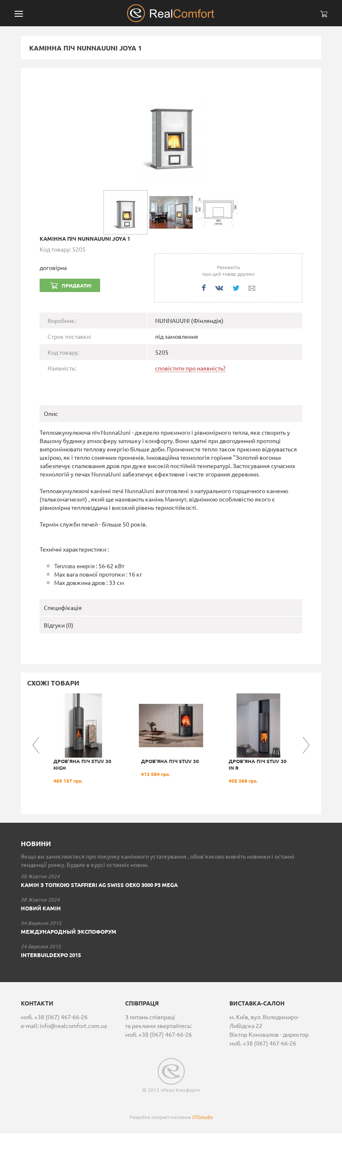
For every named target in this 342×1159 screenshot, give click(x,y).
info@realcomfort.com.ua (73, 1025)
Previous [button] (36, 745)
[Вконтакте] (219, 288)
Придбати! (76, 285)
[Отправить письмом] (252, 288)
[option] (83, 738)
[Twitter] (236, 288)
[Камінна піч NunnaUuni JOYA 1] (171, 133)
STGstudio (202, 1117)
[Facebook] (204, 288)
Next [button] (306, 745)
